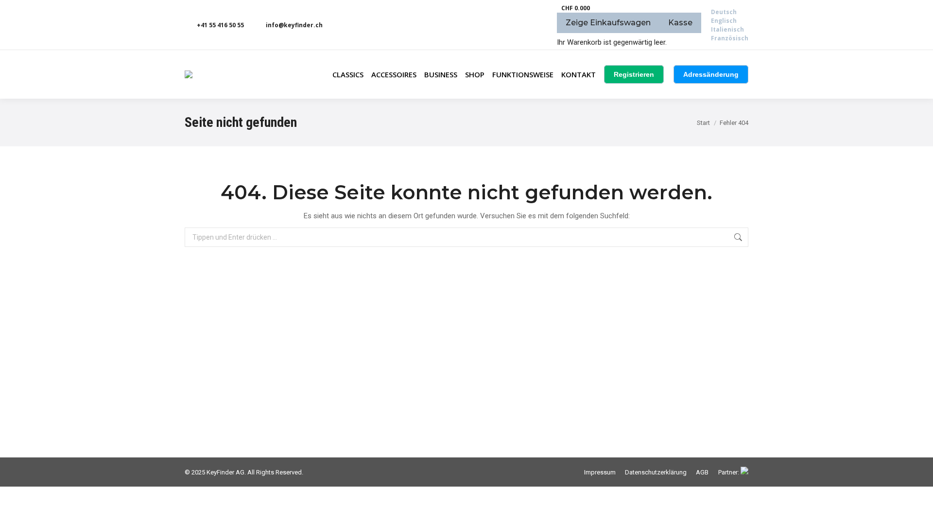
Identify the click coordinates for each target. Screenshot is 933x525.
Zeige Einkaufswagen (608, 22)
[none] (729, 25)
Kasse (680, 22)
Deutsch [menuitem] (724, 12)
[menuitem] (724, 12)
